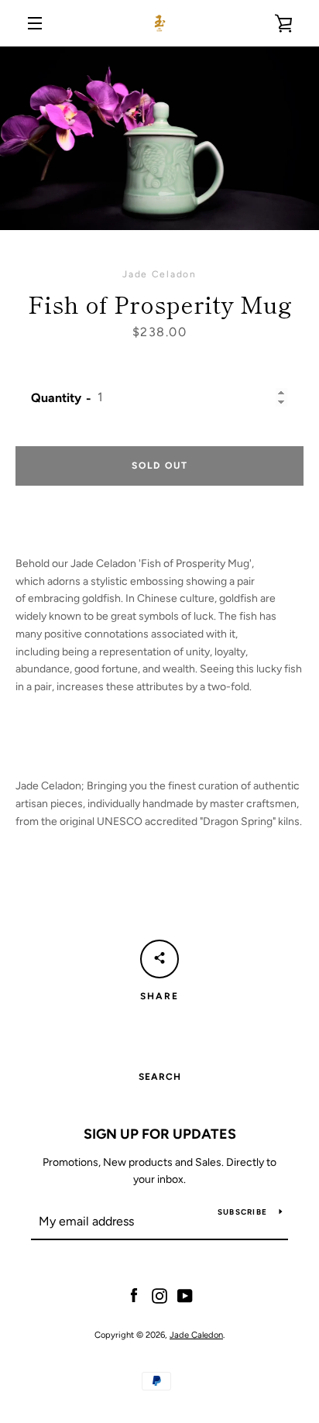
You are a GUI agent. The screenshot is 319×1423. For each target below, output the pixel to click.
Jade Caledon (196, 1334)
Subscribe (242, 1212)
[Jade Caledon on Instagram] (159, 1294)
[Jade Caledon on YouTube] (185, 1294)
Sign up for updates (160, 1134)
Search (160, 1076)
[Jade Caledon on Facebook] (134, 1294)
